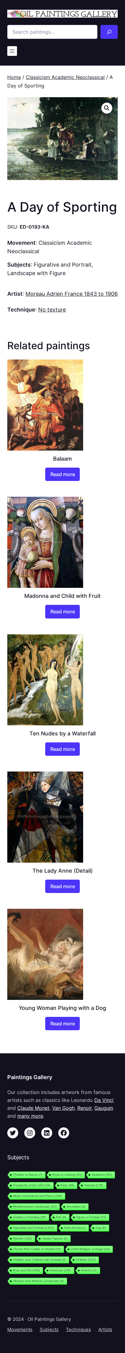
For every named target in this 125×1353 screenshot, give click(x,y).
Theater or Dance (27, 1174)
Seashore (102, 1174)
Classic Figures (54, 1238)
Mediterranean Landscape (34, 1206)
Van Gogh (63, 1108)
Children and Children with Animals (39, 1259)
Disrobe (22, 1238)
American (60, 1270)
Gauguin (103, 1108)
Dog (101, 1227)
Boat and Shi (26, 1270)
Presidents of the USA (31, 1185)
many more (30, 1116)
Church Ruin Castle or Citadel (37, 1249)
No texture (52, 309)
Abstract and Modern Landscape (38, 1281)
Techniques (78, 1329)
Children (86, 1259)
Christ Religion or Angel (90, 1249)
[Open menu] (12, 51)
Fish (61, 1217)
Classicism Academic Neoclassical (65, 77)
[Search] (109, 32)
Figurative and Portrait (63, 264)
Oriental (93, 1185)
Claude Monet (33, 1108)
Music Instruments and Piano (37, 1196)
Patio (67, 1185)
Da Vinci (103, 1100)
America (89, 1270)
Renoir (84, 1108)
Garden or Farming (29, 1217)
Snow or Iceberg (67, 1174)
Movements (19, 1329)
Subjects (49, 1329)
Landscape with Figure (36, 273)
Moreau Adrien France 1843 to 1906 (71, 293)
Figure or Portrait (91, 1217)
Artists (105, 1329)
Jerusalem (75, 1206)
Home (14, 77)
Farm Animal (75, 1227)
